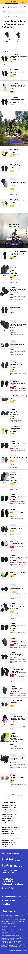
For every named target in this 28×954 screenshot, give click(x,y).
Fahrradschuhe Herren (7, 818)
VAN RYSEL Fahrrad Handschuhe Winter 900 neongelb (16, 151)
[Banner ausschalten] (23, 2)
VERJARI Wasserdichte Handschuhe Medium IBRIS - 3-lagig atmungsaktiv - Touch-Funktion (18, 719)
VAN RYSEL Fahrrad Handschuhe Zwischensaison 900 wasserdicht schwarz (18, 71)
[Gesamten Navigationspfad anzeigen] (2, 16)
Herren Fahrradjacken (7, 825)
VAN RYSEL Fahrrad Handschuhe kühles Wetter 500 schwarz (18, 56)
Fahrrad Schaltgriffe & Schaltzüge (10, 827)
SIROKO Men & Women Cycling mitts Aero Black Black (18, 558)
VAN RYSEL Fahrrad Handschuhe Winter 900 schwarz (16, 307)
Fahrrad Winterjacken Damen (9, 807)
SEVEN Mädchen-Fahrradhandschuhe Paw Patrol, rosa (17, 777)
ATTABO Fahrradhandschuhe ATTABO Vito (18, 290)
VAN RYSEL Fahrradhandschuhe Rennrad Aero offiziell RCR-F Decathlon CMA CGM (18, 253)
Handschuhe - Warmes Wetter (7, 40)
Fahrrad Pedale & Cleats (7, 833)
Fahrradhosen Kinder (7, 840)
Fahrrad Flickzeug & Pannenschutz (10, 838)
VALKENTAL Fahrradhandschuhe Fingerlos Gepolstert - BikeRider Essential (18, 183)
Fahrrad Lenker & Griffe (7, 822)
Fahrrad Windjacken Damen (9, 829)
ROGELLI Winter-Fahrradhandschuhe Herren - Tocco (18, 383)
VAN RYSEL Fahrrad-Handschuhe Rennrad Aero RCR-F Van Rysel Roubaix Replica (17, 86)
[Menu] (3, 7)
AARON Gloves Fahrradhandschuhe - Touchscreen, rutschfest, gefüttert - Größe (17, 365)
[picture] (4, 58)
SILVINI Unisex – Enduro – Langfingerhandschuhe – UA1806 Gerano (17, 690)
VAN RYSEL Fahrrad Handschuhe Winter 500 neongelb (16, 428)
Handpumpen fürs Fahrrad (8, 842)
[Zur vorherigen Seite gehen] (8, 794)
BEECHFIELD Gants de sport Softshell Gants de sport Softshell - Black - (17, 758)
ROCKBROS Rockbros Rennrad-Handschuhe (18, 458)
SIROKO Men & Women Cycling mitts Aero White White (18, 542)
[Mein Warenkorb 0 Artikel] (25, 7)
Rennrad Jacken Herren (7, 835)
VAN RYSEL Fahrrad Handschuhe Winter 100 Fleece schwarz (18, 99)
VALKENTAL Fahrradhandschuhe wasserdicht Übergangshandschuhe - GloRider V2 (17, 270)
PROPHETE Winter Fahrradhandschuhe (15, 412)
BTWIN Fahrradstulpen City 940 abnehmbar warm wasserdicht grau (18, 397)
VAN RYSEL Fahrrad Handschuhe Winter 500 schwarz (16, 166)
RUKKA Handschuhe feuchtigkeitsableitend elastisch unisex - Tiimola (17, 512)
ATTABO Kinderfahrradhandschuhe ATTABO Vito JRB (17, 607)
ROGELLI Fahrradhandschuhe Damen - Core (18, 497)
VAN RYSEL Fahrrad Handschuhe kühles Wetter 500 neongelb (18, 201)
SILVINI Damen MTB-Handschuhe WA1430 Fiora (17, 640)
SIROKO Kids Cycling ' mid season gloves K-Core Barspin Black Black (18, 656)
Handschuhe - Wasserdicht (18, 40)
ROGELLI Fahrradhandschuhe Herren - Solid (18, 444)
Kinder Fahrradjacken (7, 816)
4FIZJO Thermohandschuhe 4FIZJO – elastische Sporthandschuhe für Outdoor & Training (18, 672)
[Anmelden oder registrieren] (21, 7)
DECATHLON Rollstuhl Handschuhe (16, 701)
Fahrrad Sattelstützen (7, 844)
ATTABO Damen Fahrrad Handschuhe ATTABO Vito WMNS (17, 344)
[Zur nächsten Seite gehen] (20, 794)
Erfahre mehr (14, 244)
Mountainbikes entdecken (14, 142)
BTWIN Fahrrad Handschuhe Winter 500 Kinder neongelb (17, 571)
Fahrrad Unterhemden (7, 831)
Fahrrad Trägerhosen (7, 846)
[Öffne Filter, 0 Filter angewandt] (3, 47)
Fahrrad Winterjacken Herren (9, 805)
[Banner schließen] (25, 2)
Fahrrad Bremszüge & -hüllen (9, 809)
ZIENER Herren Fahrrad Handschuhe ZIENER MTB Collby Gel (18, 588)
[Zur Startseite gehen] (12, 7)
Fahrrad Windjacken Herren (8, 814)
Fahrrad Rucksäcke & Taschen (9, 812)
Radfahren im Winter (7, 820)
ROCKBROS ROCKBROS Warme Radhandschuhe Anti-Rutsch (18, 527)
